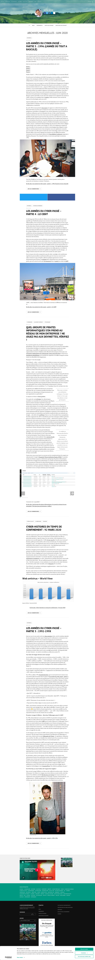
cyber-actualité (23, 890)
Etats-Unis (52, 890)
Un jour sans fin (51, 540)
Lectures (20, 1)
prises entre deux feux (54, 353)
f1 (64, 890)
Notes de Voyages (49, 25)
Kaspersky (60, 909)
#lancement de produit (38, 322)
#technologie (47, 322)
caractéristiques (56, 889)
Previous (23, 493)
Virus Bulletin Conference (55, 134)
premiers (49, 636)
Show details (20, 957)
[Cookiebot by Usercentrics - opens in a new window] (8, 957)
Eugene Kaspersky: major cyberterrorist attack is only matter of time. (46, 936)
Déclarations (14, 1)
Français (89, 1)
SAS (25, 895)
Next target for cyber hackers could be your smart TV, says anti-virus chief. (46, 926)
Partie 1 (28, 66)
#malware (45, 521)
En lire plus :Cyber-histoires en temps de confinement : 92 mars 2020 (47, 607)
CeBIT (66, 261)
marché (42, 893)
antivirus (33, 889)
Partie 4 (28, 72)
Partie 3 (28, 70)
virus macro (44, 108)
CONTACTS (39, 1)
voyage (68, 895)
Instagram (49, 13)
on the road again (58, 893)
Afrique (21, 889)
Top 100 (44, 895)
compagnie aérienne (69, 889)
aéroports (44, 889)
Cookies (59, 913)
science (28, 895)
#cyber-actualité (30, 521)
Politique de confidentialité (64, 905)
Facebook (45, 13)
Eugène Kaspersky (59, 890)
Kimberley (57, 892)
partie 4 (47, 97)
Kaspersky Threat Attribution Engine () (50, 457)
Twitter (47, 13)
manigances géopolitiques (32, 355)
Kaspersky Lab (51, 892)
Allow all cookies (84, 949)
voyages (22, 896)
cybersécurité (45, 890)
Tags (35, 1)
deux (46, 636)
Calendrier (31, 1)
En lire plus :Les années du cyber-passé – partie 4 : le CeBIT (41, 307)
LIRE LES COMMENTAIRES (34, 188)
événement (34, 896)
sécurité (33, 895)
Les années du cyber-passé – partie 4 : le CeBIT (43, 212)
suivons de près (50, 437)
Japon (39, 892)
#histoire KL (29, 37)
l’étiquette (51, 563)
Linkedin (52, 13)
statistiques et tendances (32, 558)
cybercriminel (31, 890)
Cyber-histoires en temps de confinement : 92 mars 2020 (44, 528)
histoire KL (28, 892)
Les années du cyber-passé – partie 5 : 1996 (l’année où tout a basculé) (46, 46)
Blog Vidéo (25, 1)
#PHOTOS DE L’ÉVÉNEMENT (37, 205)
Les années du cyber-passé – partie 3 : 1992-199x (43, 629)
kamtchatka (44, 892)
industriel (34, 892)
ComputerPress (46, 766)
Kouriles (62, 892)
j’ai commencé (47, 261)
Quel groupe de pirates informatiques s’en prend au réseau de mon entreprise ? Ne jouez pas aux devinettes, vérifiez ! (47, 333)
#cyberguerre (29, 322)
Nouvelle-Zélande (49, 893)
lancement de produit (25, 893)
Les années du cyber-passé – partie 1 (58, 676)
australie (39, 889)
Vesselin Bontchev (43, 675)
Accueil (2, 1)
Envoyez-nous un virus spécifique (65, 907)
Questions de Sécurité (61, 25)
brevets (49, 889)
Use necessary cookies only (84, 956)
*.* (29, 25)
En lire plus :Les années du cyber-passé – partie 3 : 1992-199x (42, 838)
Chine (62, 889)
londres (33, 893)
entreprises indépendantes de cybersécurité (37, 353)
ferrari (68, 890)
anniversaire (27, 889)
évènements (27, 896)
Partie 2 (28, 68)
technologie (39, 895)
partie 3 (57, 261)
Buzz (33, 25)
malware (38, 893)
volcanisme (63, 895)
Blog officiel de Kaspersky (63, 911)
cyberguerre (38, 890)
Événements (39, 25)
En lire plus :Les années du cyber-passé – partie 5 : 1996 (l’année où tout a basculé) (47, 183)
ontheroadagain (67, 893)
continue (44, 259)
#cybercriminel (38, 521)
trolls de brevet (51, 895)
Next (72, 493)
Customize (83, 952)
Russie (21, 895)
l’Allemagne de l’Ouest (48, 736)
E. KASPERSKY (7, 1)
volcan (57, 895)
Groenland (22, 892)
